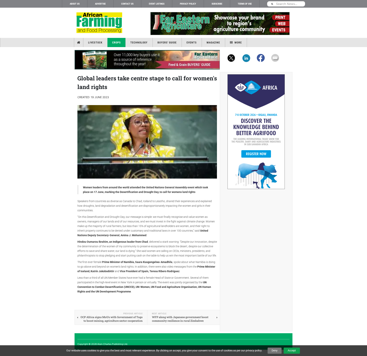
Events (192, 42)
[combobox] (286, 4)
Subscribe (217, 3)
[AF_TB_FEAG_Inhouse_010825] (220, 23)
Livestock (95, 42)
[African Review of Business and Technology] (100, 23)
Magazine (213, 42)
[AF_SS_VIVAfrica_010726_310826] (256, 131)
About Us (75, 3)
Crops (116, 42)
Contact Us (127, 3)
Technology (139, 42)
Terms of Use (245, 3)
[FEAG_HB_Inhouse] (147, 59)
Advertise (100, 3)
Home (79, 42)
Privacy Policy (188, 3)
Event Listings (156, 3)
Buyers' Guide (167, 42)
